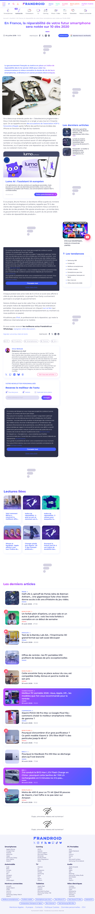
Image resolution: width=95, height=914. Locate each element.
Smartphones (32, 341)
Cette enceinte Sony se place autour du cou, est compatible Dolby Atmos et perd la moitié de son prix (47, 676)
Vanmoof (72, 896)
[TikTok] (56, 842)
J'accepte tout (32, 449)
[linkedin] (14, 374)
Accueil (5, 18)
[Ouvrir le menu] (4, 4)
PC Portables (72, 847)
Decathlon (72, 888)
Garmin (8, 891)
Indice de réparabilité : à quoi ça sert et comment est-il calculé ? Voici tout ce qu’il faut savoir (31, 516)
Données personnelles (70, 907)
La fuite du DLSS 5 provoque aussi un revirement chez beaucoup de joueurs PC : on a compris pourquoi (81, 142)
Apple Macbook (74, 851)
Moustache (72, 891)
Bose (70, 868)
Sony (39, 875)
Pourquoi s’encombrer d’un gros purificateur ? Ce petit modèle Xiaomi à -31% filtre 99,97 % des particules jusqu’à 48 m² (46, 736)
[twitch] (10, 374)
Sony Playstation (43, 859)
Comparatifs (27, 710)
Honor (71, 856)
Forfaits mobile (73, 269)
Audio (69, 864)
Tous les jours (13, 392)
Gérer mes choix (31, 287)
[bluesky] (18, 374)
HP (70, 857)
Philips (40, 872)
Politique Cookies (52, 907)
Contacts (39, 907)
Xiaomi (8, 861)
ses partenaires (10, 274)
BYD (7, 868)
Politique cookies (11, 279)
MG (7, 873)
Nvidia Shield (42, 857)
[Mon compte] (18, 4)
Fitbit (8, 889)
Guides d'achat (27, 691)
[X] (34, 842)
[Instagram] (38, 842)
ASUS (39, 849)
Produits (17, 341)
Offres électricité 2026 (75, 283)
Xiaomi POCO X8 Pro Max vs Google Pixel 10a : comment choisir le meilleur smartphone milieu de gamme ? (46, 716)
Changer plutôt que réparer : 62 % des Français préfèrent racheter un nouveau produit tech (31, 546)
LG (38, 868)
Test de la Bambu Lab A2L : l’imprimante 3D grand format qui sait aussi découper (44, 636)
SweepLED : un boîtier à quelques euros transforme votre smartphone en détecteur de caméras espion (81, 153)
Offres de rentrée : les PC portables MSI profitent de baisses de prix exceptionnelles (44, 656)
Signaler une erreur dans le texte (15, 334)
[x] (6, 374)
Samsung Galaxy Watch (14, 894)
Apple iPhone (10, 849)
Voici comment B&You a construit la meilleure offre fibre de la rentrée (11, 516)
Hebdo (27, 392)
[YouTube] (49, 842)
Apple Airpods (73, 867)
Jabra (70, 870)
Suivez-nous (63, 35)
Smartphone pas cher (75, 272)
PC (7, 341)
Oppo (8, 856)
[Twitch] (53, 842)
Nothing (71, 873)
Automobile (10, 864)
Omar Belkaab (17, 349)
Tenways (71, 894)
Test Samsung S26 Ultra (66, 903)
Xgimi (39, 878)
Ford (7, 872)
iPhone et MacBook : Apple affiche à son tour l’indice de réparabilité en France (12, 546)
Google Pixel (10, 851)
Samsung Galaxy (11, 857)
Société (12, 18)
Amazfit (8, 886)
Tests (58, 4)
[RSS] (45, 842)
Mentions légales (16, 907)
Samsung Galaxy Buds (76, 875)
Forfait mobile (87, 4)
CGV (84, 907)
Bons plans (74, 4)
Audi (7, 867)
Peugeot (9, 875)
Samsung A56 (72, 260)
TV (37, 864)
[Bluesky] (60, 842)
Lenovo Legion (42, 852)
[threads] (23, 374)
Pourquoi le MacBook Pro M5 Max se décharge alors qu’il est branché (46, 755)
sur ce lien (47, 308)
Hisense (40, 867)
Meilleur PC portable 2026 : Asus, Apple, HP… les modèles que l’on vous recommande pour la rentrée (46, 696)
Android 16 (88, 899)
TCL (39, 877)
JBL (70, 872)
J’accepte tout (32, 283)
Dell (70, 852)
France (45, 341)
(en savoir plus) (15, 268)
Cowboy (71, 886)
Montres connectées (14, 884)
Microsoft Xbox (42, 854)
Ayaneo (40, 851)
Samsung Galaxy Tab (44, 893)
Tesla (7, 878)
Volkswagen (10, 880)
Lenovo (71, 854)
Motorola (9, 854)
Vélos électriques (74, 884)
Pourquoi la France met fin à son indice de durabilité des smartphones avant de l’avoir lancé (50, 546)
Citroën (8, 870)
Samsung (41, 873)
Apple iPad (41, 886)
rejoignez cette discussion (24, 329)
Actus (51, 4)
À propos (29, 907)
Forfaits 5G (71, 263)
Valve (39, 861)
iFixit (18, 317)
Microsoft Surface (74, 859)
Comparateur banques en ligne (31, 903)
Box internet (72, 280)
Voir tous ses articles (46, 374)
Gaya (70, 889)
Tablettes (40, 884)
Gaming (39, 847)
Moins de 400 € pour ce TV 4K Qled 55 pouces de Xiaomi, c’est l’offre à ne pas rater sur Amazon (46, 795)
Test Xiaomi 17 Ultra (74, 899)
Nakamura (72, 893)
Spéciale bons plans (44, 392)
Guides (65, 4)
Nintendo (41, 856)
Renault (8, 877)
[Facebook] (41, 842)
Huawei (8, 852)
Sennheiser (72, 877)
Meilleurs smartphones (75, 266)
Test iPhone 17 (59, 899)
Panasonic (41, 870)
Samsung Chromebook (76, 861)
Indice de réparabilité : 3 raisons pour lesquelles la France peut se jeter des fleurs (50, 516)
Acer (70, 849)
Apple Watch (10, 888)
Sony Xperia (10, 859)
